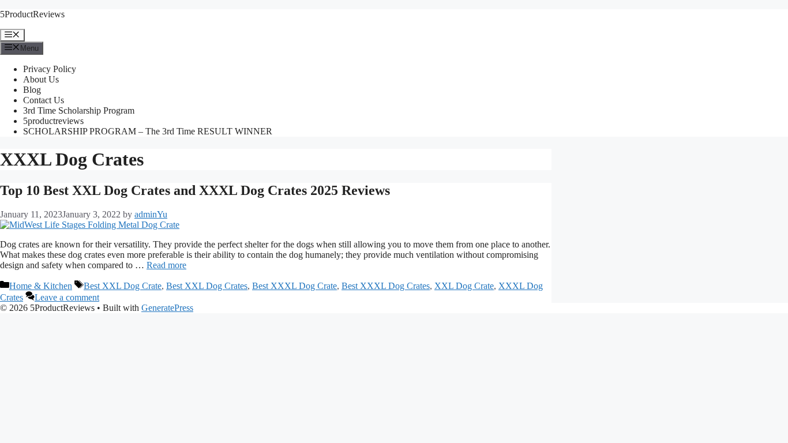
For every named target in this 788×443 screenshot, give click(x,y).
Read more (166, 265)
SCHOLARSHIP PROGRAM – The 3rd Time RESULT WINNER (147, 131)
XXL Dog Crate (464, 286)
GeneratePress (167, 308)
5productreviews (53, 121)
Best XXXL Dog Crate (294, 286)
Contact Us (43, 100)
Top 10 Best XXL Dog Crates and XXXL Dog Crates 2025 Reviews (195, 190)
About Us (41, 79)
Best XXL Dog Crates (206, 286)
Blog (32, 90)
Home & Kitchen (40, 286)
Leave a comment (67, 297)
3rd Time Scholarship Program (78, 110)
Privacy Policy (49, 69)
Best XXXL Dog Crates (386, 286)
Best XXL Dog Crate (123, 286)
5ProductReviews (32, 14)
